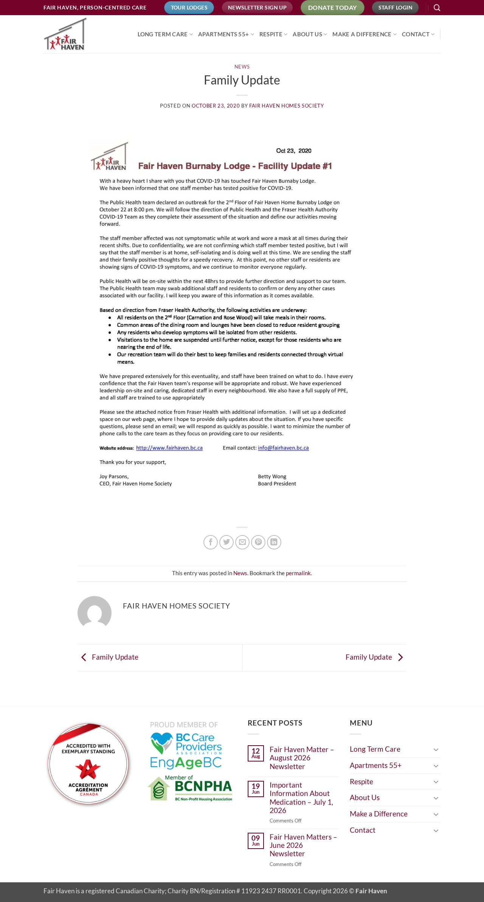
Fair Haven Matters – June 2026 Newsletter (303, 845)
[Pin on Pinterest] (258, 542)
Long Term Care (163, 34)
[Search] (437, 8)
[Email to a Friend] (242, 542)
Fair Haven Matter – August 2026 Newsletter (302, 758)
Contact (416, 34)
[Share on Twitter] (226, 542)
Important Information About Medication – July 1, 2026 (301, 798)
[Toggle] (436, 749)
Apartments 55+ (223, 34)
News (242, 67)
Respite (270, 34)
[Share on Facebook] (210, 542)
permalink (298, 573)
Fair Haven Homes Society (286, 106)
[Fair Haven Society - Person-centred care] (81, 34)
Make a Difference (361, 34)
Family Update (114, 657)
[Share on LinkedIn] (274, 542)
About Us (307, 34)
